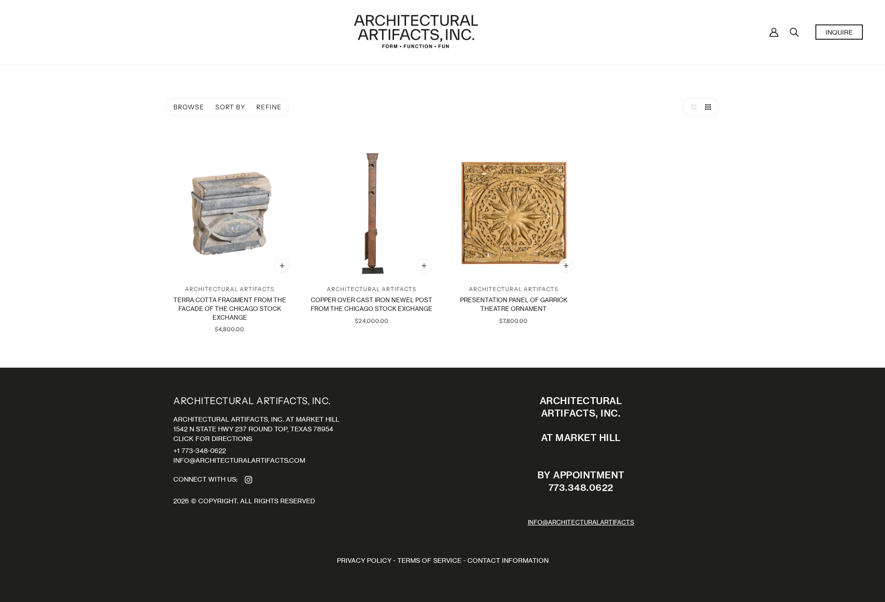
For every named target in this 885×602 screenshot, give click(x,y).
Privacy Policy (364, 560)
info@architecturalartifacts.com (239, 460)
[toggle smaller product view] (710, 107)
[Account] (774, 32)
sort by (230, 107)
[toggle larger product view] (691, 107)
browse (188, 107)
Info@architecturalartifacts (581, 522)
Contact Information (508, 560)
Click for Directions (212, 438)
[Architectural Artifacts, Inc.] (416, 31)
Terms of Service (429, 560)
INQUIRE (839, 32)
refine (269, 107)
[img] (248, 479)
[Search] (794, 32)
